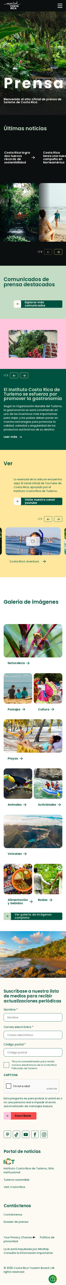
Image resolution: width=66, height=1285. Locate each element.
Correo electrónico (17, 1027)
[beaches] (33, 739)
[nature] (33, 644)
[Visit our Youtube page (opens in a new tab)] (25, 1134)
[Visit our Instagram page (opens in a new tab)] (44, 1134)
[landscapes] (18, 692)
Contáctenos (13, 1214)
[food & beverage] (18, 884)
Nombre (10, 1010)
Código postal (14, 1044)
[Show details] (53, 1279)
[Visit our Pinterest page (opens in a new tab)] (7, 1134)
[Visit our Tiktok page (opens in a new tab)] (16, 1134)
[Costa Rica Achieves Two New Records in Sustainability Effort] (19, 196)
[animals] (18, 787)
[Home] (12, 5)
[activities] (48, 787)
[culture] (48, 692)
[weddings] (48, 883)
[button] (38, 304)
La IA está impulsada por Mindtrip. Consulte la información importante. (28, 1251)
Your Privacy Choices (18, 1237)
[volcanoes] (33, 835)
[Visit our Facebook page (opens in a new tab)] (34, 1134)
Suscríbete (23, 1116)
